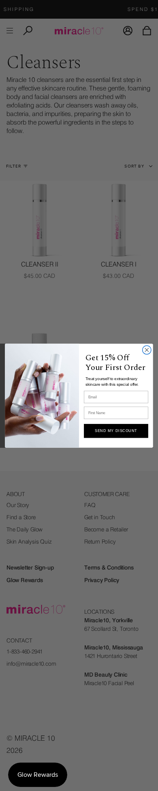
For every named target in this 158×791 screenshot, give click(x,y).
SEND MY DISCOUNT (116, 431)
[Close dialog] (147, 350)
